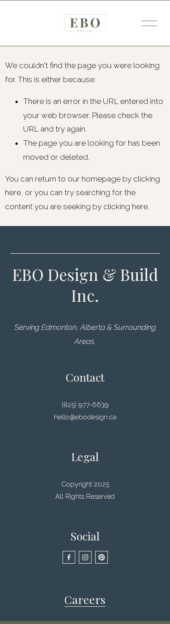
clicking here (125, 206)
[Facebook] (69, 557)
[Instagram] (85, 557)
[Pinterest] (101, 557)
